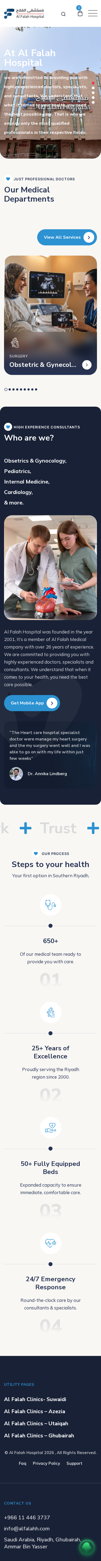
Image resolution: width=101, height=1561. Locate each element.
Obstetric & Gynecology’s (42, 365)
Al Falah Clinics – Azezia (34, 1411)
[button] (93, 83)
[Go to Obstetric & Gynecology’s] (87, 365)
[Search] (63, 13)
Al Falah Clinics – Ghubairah (39, 1435)
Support (74, 1463)
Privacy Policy (46, 1463)
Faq (22, 1463)
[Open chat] (87, 1547)
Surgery (18, 356)
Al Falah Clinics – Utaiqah (36, 1423)
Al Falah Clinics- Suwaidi (35, 1399)
